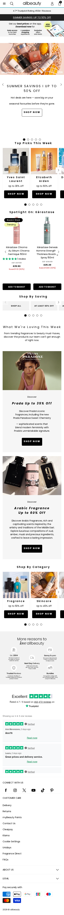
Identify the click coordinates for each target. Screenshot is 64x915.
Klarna (6, 835)
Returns (7, 811)
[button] (12, 3)
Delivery (7, 805)
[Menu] (4, 3)
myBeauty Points (12, 817)
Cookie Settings (11, 841)
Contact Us (9, 823)
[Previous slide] (3, 84)
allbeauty (15, 909)
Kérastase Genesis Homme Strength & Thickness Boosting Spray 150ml (47, 252)
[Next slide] (61, 84)
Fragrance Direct (12, 853)
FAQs (5, 859)
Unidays (7, 847)
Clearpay (8, 829)
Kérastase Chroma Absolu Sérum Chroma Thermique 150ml (16, 251)
